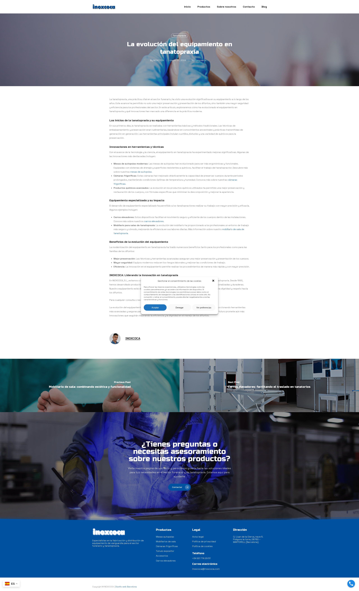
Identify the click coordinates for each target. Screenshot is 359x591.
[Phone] (351, 583)
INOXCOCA (158, 60)
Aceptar (155, 307)
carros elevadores (154, 221)
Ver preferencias (203, 307)
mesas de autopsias (141, 171)
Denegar (179, 307)
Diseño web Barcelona (126, 586)
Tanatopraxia (179, 35)
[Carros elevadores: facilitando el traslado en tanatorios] (269, 385)
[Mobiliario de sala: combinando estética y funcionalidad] (90, 385)
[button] (213, 281)
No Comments (199, 60)
